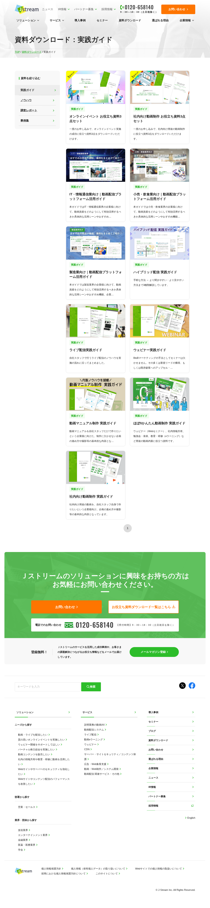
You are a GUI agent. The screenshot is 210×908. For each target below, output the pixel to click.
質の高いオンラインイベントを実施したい (41, 739)
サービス (55, 20)
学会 (21, 849)
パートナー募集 (84, 9)
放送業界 (23, 830)
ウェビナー (90, 744)
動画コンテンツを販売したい (34, 754)
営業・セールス (27, 807)
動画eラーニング (93, 739)
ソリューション (26, 20)
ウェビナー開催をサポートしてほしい (39, 744)
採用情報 (107, 9)
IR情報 (62, 9)
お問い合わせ (155, 749)
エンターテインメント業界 (33, 835)
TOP (17, 51)
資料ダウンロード (130, 20)
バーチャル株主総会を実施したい (37, 749)
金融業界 (23, 840)
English (191, 817)
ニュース (47, 9)
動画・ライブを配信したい (33, 734)
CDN (87, 749)
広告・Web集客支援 (95, 764)
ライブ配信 (90, 734)
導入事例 (80, 20)
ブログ (152, 731)
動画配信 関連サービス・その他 (102, 773)
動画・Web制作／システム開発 (101, 769)
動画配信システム (94, 729)
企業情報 (185, 20)
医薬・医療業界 (27, 844)
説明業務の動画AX (94, 724)
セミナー (102, 20)
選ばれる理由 (160, 20)
